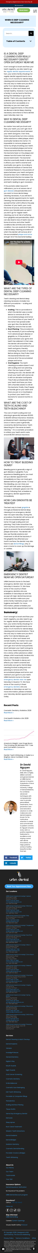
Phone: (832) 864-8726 (13, 939)
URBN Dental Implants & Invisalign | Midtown (18, 965)
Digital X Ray (10, 1061)
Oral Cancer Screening (14, 1074)
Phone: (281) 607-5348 (13, 910)
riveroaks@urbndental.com (14, 902)
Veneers (9, 1048)
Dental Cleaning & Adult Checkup (18, 1039)
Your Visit (9, 1179)
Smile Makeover (11, 1083)
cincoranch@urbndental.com (14, 962)
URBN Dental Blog (12, 1217)
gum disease (9, 191)
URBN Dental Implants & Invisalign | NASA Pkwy (19, 1014)
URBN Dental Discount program (17, 1195)
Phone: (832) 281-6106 (12, 1000)
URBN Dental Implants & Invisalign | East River (19, 935)
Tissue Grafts (10, 1109)
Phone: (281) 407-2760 (12, 929)
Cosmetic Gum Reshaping (15, 1088)
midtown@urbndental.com (13, 971)
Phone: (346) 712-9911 (12, 979)
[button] (35, 11)
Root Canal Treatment (14, 1127)
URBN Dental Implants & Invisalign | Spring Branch (18, 995)
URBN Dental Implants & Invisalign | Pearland (19, 1024)
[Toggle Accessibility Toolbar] (34, 1249)
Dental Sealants (11, 1135)
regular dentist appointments (18, 71)
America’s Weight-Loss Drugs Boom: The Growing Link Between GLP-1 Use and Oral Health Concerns (18, 745)
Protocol (24, 1225)
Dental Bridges (11, 1140)
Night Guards (10, 1070)
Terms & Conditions (23, 1238)
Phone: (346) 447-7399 (12, 949)
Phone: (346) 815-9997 (13, 970)
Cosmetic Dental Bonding (15, 1149)
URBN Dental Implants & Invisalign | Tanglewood (19, 925)
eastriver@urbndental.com (13, 941)
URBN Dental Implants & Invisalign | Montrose (19, 906)
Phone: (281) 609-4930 (12, 920)
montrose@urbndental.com (14, 911)
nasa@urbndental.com (12, 1020)
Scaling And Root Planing (14, 1105)
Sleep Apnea (10, 1122)
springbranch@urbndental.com (15, 1002)
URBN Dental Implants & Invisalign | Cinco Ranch (20, 954)
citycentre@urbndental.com (14, 981)
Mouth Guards (11, 1066)
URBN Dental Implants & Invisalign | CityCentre (19, 975)
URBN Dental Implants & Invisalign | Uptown (18, 896)
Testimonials (10, 1175)
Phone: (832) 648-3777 (13, 989)
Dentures (9, 1118)
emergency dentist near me (15, 679)
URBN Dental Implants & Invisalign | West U (18, 945)
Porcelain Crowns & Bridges (15, 1153)
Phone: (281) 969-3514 (12, 1019)
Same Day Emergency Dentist (16, 1114)
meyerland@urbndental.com (14, 1012)
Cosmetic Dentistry (13, 1079)
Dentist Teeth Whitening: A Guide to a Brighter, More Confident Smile (19, 756)
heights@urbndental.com (13, 991)
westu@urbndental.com (13, 950)
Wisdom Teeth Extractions (15, 1131)
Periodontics (10, 1101)
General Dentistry (12, 1057)
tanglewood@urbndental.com (14, 931)
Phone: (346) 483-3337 (12, 1010)
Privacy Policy (8, 1238)
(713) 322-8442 (16, 1202)
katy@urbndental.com (12, 921)
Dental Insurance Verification (16, 1187)
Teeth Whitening (12, 1157)
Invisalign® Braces (12, 1053)
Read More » (8, 713)
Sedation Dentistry (12, 1144)
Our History (10, 1168)
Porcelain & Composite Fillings (16, 1096)
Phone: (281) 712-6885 (12, 960)
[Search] (31, 33)
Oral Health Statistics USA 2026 (16, 718)
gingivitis (25, 507)
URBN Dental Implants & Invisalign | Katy (17, 915)
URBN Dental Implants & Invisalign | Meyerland (19, 1006)
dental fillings (18, 544)
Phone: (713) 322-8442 (13, 900)
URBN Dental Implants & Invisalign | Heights (18, 985)
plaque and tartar (25, 234)
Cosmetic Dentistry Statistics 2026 (17, 710)
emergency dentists (12, 687)
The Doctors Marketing (22, 1235)
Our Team (9, 1172)
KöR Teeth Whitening (13, 1092)
